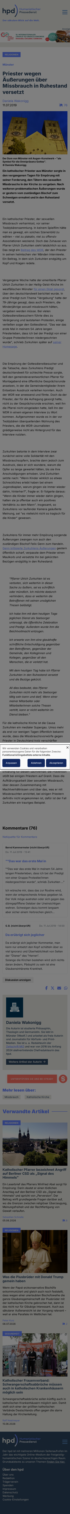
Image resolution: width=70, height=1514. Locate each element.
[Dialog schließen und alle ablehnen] (67, 746)
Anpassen (11, 763)
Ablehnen (36, 763)
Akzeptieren (56, 763)
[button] (64, 14)
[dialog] (35, 756)
